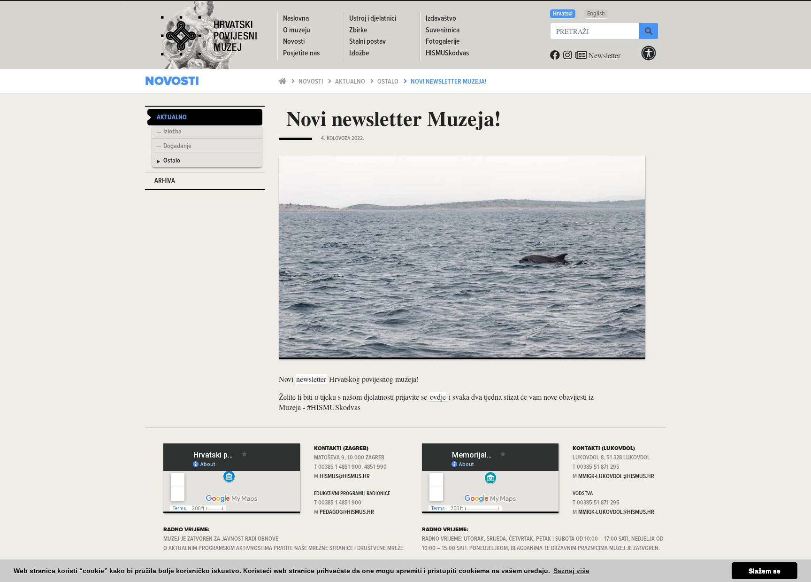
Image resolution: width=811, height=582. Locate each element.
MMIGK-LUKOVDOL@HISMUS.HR (616, 477)
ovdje (438, 397)
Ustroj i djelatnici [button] (372, 18)
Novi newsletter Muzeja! (448, 82)
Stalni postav (367, 42)
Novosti (311, 82)
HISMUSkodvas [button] (447, 53)
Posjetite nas (301, 53)
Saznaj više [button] (571, 570)
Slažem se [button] (764, 570)
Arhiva (164, 181)
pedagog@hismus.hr (347, 512)
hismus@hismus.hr (345, 477)
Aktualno (351, 82)
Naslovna (296, 18)
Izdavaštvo (441, 18)
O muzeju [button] (296, 30)
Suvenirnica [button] (442, 30)
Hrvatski (563, 14)
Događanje (177, 146)
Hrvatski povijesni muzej (209, 39)
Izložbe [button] (359, 53)
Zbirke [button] (358, 30)
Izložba (172, 132)
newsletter (311, 379)
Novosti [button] (294, 42)
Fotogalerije (443, 42)
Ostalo (388, 82)
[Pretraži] (648, 31)
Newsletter (603, 55)
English (596, 14)
